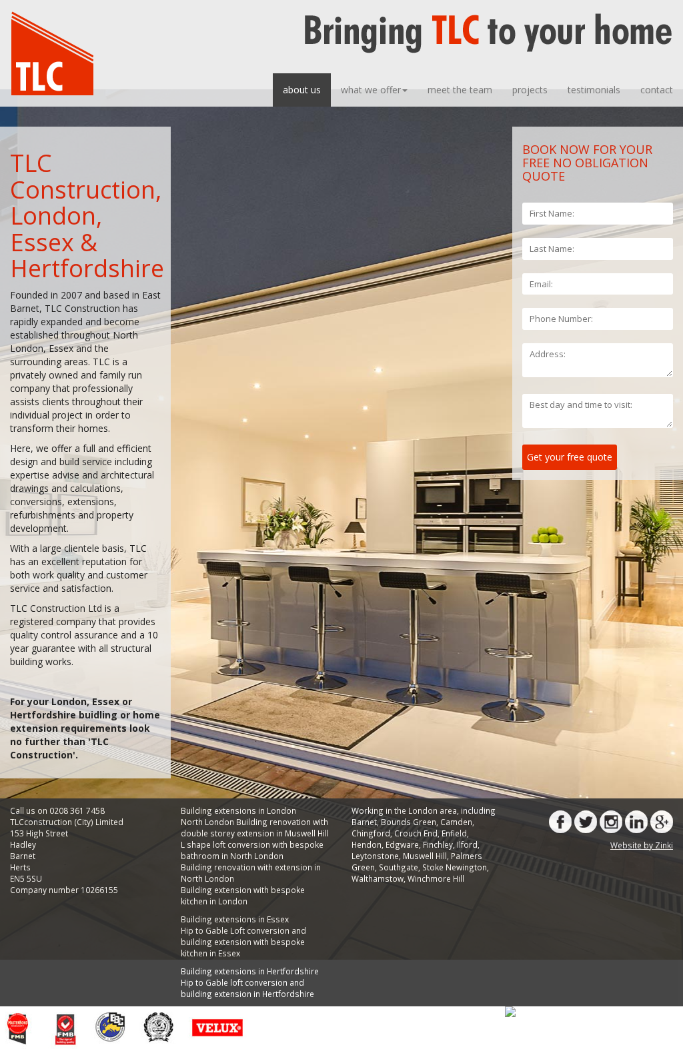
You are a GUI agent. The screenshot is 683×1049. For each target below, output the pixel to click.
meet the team (460, 89)
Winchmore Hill (436, 878)
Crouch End (416, 833)
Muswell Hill (425, 855)
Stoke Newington (454, 867)
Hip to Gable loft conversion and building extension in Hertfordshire (247, 988)
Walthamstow (378, 878)
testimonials (594, 89)
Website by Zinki (641, 845)
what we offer (371, 89)
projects (530, 89)
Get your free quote (569, 457)
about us (302, 89)
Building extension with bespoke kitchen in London (243, 895)
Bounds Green (408, 821)
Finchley (438, 844)
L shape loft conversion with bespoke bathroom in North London (252, 850)
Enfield (454, 833)
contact (656, 89)
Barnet (364, 821)
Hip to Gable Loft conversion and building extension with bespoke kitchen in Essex (243, 941)
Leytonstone (375, 855)
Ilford (467, 844)
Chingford (371, 833)
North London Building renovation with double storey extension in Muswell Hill (255, 827)
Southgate (398, 867)
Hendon (367, 844)
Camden (456, 821)
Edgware (402, 844)
